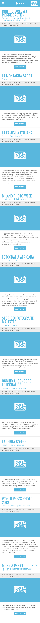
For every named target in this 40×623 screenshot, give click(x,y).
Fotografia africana (18, 257)
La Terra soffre (14, 441)
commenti (15, 25)
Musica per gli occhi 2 (19, 565)
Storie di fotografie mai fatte (18, 320)
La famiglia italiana (17, 133)
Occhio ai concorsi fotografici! (17, 382)
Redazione (16, 23)
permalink (6, 84)
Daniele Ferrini (28, 23)
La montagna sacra (17, 75)
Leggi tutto (19, 67)
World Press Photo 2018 (17, 500)
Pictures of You (18, 82)
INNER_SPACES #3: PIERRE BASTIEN (15, 13)
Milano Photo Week (17, 196)
